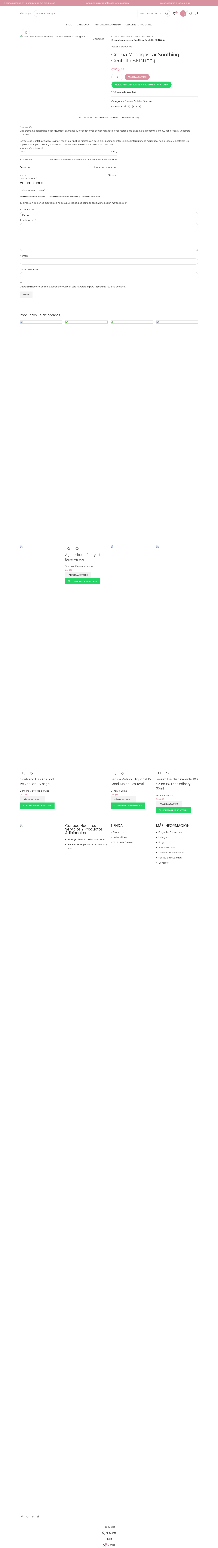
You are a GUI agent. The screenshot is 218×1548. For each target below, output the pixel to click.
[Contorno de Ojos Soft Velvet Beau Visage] (41, 432)
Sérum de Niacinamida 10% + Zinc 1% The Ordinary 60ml (177, 783)
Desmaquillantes (84, 566)
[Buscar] (191, 13)
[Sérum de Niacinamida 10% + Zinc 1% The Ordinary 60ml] (177, 432)
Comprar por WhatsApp (39, 806)
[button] (141, 85)
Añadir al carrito (137, 77)
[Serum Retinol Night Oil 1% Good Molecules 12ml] (132, 432)
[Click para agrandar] (26, 32)
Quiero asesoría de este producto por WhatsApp (141, 85)
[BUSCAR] (166, 13)
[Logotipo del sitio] (25, 13)
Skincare (24, 790)
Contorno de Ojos (39, 790)
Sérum (124, 790)
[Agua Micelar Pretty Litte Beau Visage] (86, 432)
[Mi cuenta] (197, 13)
